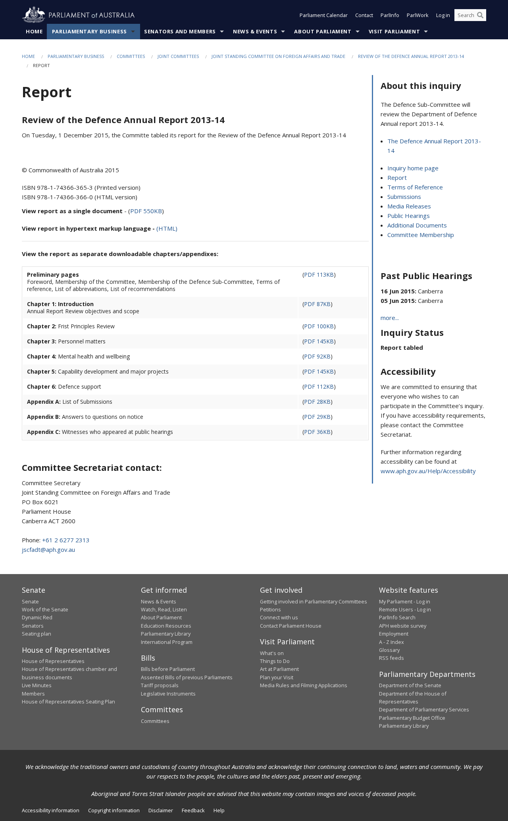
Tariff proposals (160, 685)
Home (34, 31)
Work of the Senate (45, 609)
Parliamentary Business (89, 31)
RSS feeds (391, 657)
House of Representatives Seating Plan (68, 701)
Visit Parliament (394, 31)
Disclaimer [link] (160, 810)
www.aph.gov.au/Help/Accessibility (428, 471)
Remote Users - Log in (405, 609)
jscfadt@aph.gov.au (48, 549)
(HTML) (166, 228)
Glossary (389, 649)
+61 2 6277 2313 (66, 540)
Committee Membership (420, 235)
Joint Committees (178, 56)
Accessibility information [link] (50, 810)
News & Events (255, 31)
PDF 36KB (317, 432)
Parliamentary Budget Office (412, 717)
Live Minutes (37, 685)
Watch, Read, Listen (164, 609)
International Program (166, 642)
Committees (131, 56)
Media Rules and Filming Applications (303, 685)
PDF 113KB (319, 274)
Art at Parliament (279, 669)
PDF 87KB (317, 304)
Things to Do (275, 661)
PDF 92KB (317, 356)
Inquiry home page (413, 168)
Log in (443, 15)
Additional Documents (417, 225)
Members (33, 693)
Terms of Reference (415, 187)
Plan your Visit (276, 677)
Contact (364, 15)
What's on (272, 653)
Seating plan (36, 633)
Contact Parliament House (290, 625)
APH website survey (402, 625)
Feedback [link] (193, 810)
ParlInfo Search (397, 617)
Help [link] (219, 810)
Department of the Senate (410, 685)
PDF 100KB (319, 326)
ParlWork (418, 15)
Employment (393, 633)
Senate (30, 601)
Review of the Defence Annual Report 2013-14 (411, 56)
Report (397, 177)
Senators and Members (180, 31)
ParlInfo (390, 15)
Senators (33, 625)
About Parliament (322, 31)
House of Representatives (53, 661)
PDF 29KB (317, 416)
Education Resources (166, 625)
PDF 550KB (146, 211)
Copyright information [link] (114, 810)
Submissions (404, 196)
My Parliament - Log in (404, 601)
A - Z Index (391, 642)
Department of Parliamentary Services (424, 709)
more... (390, 318)
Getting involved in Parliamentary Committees (313, 601)
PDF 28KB (317, 401)
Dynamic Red (37, 617)
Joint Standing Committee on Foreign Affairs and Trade (278, 56)
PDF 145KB (319, 341)
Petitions (270, 609)
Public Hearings (408, 216)
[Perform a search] (480, 15)
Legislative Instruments (168, 693)
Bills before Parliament (168, 669)
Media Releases (409, 206)
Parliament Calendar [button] (324, 15)
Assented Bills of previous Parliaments (187, 677)
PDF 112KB (319, 386)
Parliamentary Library (165, 633)
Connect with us (279, 617)
